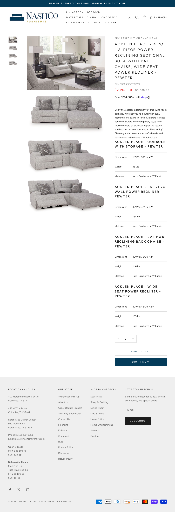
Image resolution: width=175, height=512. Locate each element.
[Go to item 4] (13, 63)
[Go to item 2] (13, 48)
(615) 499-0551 (158, 17)
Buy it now (140, 361)
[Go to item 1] (13, 39)
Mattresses (74, 17)
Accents (94, 22)
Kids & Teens (75, 22)
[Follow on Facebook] (10, 489)
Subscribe (138, 420)
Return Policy (65, 458)
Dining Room (97, 408)
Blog (60, 441)
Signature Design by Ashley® (136, 38)
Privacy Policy (65, 447)
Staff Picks (96, 396)
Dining (91, 17)
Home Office (109, 17)
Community (64, 436)
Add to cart (140, 351)
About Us (63, 402)
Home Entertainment (101, 424)
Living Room (75, 12)
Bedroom (93, 12)
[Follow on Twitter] (19, 489)
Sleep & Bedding (99, 402)
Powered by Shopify (58, 501)
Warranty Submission (69, 413)
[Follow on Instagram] (27, 489)
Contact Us (64, 419)
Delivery (62, 430)
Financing (63, 424)
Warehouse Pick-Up (68, 396)
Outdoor (110, 22)
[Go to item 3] (13, 56)
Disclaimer (63, 453)
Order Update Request (70, 408)
